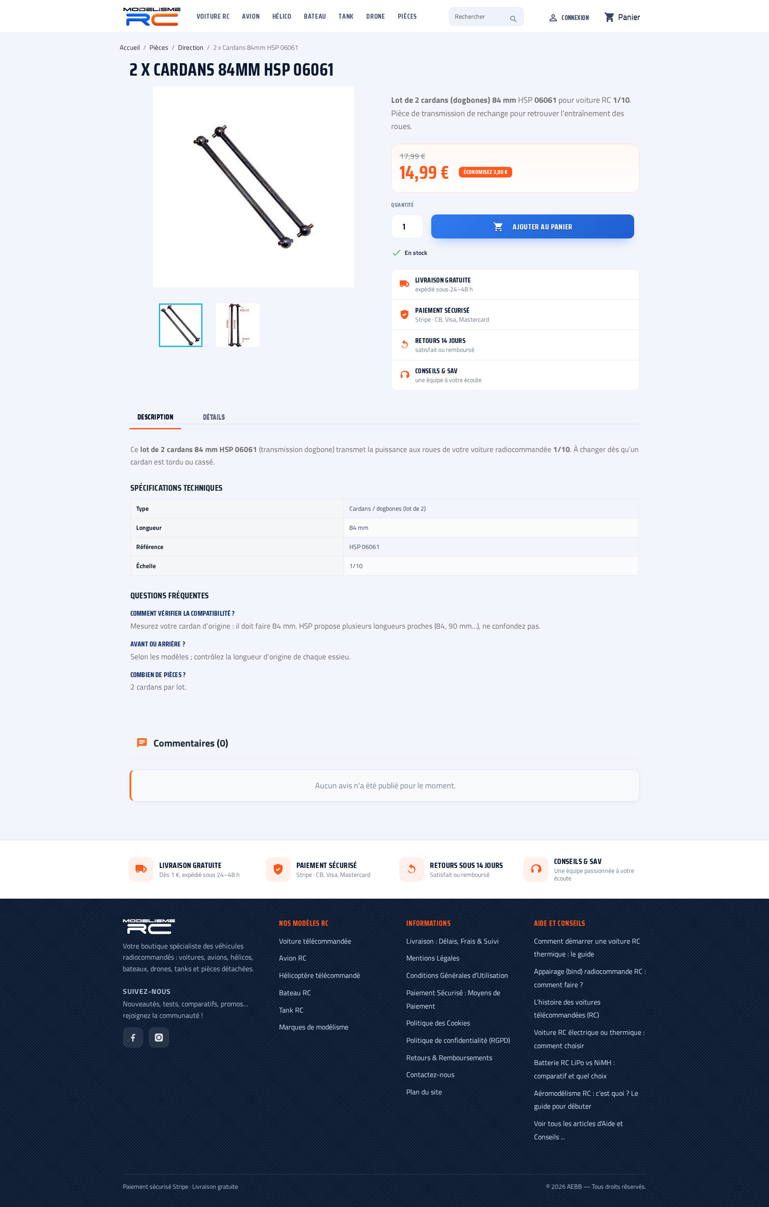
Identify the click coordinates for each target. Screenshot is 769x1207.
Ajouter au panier (532, 227)
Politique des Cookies (438, 1022)
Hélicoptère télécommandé (319, 975)
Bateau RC (295, 992)
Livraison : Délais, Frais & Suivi (452, 941)
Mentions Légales (432, 958)
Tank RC (291, 1010)
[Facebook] (133, 1037)
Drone (375, 16)
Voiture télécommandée (315, 941)
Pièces (407, 16)
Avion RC (293, 958)
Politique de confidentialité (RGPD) (458, 1040)
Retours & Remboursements (449, 1057)
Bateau (315, 16)
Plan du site (424, 1091)
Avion (251, 16)
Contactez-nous (430, 1074)
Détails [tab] (214, 416)
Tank (346, 16)
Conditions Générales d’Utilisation (457, 975)
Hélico (281, 16)
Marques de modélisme (313, 1026)
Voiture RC (213, 16)
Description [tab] (155, 416)
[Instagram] (159, 1037)
